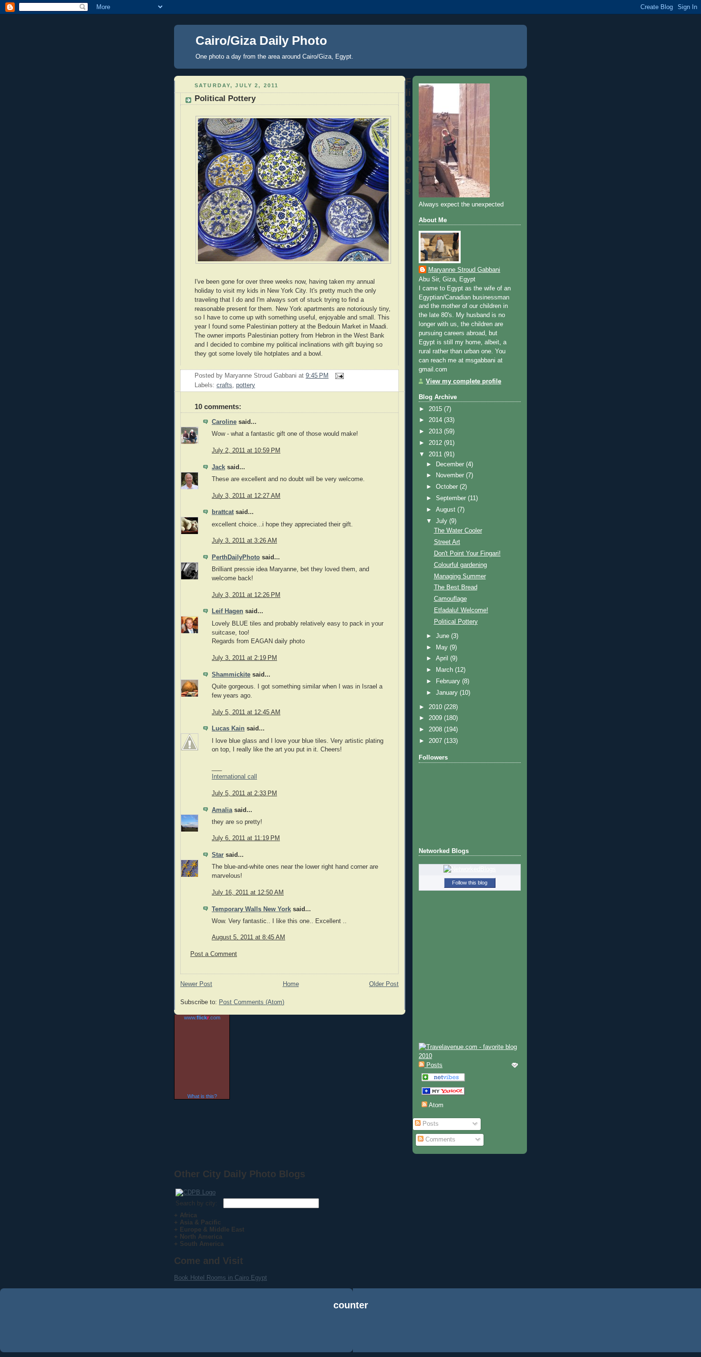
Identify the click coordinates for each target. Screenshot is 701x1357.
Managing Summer (460, 576)
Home (291, 984)
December (451, 464)
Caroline (224, 422)
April (443, 658)
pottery (245, 385)
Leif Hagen (227, 611)
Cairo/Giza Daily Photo (261, 40)
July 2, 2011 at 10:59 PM (246, 450)
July (442, 521)
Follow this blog (469, 882)
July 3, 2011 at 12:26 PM (246, 595)
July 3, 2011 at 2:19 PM (244, 658)
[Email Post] (338, 375)
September (452, 498)
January (448, 692)
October (448, 486)
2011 (436, 454)
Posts (430, 1124)
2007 (436, 741)
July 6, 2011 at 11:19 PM (246, 838)
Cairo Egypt (251, 1277)
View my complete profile (463, 381)
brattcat (223, 512)
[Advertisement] (350, 1332)
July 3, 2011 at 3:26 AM (244, 540)
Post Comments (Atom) (251, 1002)
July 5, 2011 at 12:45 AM (246, 712)
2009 (436, 718)
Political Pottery (225, 98)
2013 (436, 431)
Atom (435, 1105)
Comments (439, 1139)
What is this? (202, 1096)
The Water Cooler (458, 530)
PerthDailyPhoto (236, 557)
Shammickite (231, 674)
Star (218, 855)
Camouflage (450, 599)
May (443, 647)
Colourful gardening (460, 565)
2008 (436, 729)
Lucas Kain (228, 728)
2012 (436, 443)
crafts (224, 385)
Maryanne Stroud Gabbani (464, 270)
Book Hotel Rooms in (204, 1277)
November (451, 475)
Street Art (447, 542)
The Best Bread (455, 587)
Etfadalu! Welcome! (461, 610)
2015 (436, 409)
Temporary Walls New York (251, 909)
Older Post (384, 984)
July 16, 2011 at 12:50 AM (248, 892)
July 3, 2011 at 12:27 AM (246, 496)
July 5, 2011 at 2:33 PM (244, 793)
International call (234, 776)
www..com (202, 1017)
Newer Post (196, 984)
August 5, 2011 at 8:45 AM (248, 937)
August (446, 509)
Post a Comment (213, 954)
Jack (218, 467)
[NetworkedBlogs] (469, 869)
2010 (436, 707)
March (445, 670)
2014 (436, 420)
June (443, 636)
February (449, 681)
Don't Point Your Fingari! (467, 553)
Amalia (222, 810)
